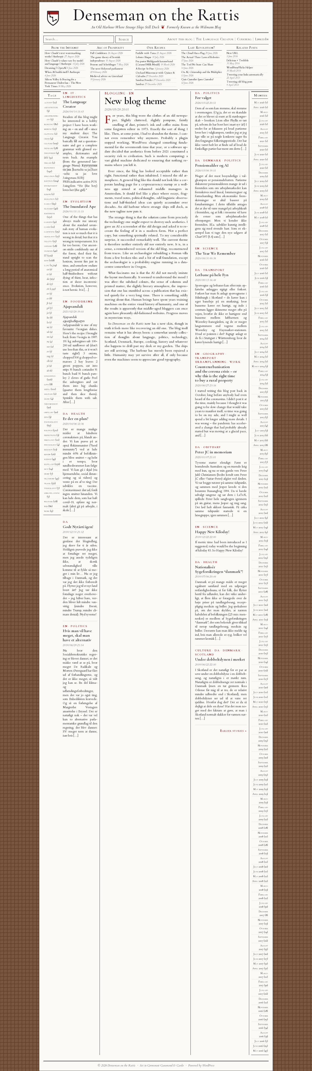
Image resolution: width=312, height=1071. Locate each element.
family (47, 203)
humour (48, 250)
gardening (49, 231)
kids (46, 260)
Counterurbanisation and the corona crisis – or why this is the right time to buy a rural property (216, 373)
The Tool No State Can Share (197, 64)
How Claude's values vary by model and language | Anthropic (64, 62)
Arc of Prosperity (110, 48)
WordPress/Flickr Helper (240, 67)
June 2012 (258, 522)
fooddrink (49, 213)
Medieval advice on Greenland (106, 76)
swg (48, 356)
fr (47, 303)
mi (48, 327)
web (46, 506)
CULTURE (203, 650)
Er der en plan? (75, 418)
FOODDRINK (82, 301)
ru (48, 341)
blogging (48, 124)
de (48, 284)
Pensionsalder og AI (212, 165)
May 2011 (258, 614)
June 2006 (258, 1045)
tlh (48, 361)
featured (48, 208)
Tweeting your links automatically (245, 74)
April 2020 (258, 159)
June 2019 (259, 185)
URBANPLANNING (211, 362)
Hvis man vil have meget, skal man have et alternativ (77, 635)
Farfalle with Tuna (146, 53)
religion (48, 449)
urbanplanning (52, 492)
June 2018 (259, 212)
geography (49, 236)
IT (72, 93)
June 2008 (258, 871)
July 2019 (259, 181)
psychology (50, 444)
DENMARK (212, 160)
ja (48, 312)
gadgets (48, 222)
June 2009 (258, 784)
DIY (46, 157)
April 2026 (258, 107)
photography (51, 421)
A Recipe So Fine (145, 68)
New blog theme (135, 101)
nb (48, 332)
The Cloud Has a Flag (193, 53)
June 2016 (259, 278)
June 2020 (259, 154)
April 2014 (258, 361)
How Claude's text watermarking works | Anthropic (63, 54)
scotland (49, 464)
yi (48, 365)
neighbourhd (51, 403)
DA (65, 414)
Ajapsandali (73, 306)
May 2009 (258, 789)
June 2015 (259, 313)
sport (46, 473)
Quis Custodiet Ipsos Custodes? (197, 79)
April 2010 (257, 706)
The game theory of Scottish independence (105, 59)
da (48, 278)
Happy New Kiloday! (212, 531)
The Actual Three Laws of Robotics (200, 57)
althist (48, 102)
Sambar (140, 84)
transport (49, 478)
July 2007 (258, 954)
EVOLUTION (81, 201)
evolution (49, 198)
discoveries (49, 153)
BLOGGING (115, 93)
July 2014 (259, 351)
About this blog (180, 39)
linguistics (49, 375)
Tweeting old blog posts (239, 81)
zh (48, 370)
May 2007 (258, 963)
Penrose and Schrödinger (103, 64)
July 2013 (259, 430)
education (49, 176)
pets (46, 417)
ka (48, 317)
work (46, 511)
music (47, 398)
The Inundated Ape (79, 206)
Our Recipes (156, 48)
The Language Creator (215, 39)
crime (47, 138)
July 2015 (259, 308)
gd (48, 308)
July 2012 (259, 517)
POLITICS (79, 626)
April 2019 (258, 190)
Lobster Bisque (143, 57)
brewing (48, 129)
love (46, 384)
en (48, 288)
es (48, 298)
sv (48, 351)
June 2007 (258, 958)
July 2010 (258, 692)
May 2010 (258, 701)
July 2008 (258, 866)
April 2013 (258, 445)
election (48, 180)
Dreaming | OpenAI (55, 68)
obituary (48, 412)
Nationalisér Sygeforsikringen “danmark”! (219, 569)
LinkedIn (262, 39)
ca (48, 269)
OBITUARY (212, 447)
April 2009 (257, 794)
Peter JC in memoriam (213, 451)
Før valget (203, 97)
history (48, 246)
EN (131, 93)
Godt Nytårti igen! (78, 526)
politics (48, 430)
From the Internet (65, 48)
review (47, 454)
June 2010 (258, 697)
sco (48, 346)
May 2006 (258, 1050)
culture (48, 143)
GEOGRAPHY (214, 354)
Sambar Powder (144, 80)
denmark (48, 148)
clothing (49, 133)
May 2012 (258, 527)
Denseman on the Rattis (156, 14)
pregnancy (49, 439)
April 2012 (258, 532)
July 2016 (259, 273)
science (47, 459)
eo (48, 293)
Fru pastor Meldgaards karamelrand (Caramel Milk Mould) (154, 63)
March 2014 (258, 366)
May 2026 (259, 102)
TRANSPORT (214, 270)
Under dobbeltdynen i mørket (220, 659)
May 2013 (259, 440)
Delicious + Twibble (238, 60)
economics (49, 167)
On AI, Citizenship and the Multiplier (201, 72)
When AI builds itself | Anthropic (62, 72)
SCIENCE (210, 248)
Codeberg (244, 39)
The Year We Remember (215, 253)
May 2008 (258, 876)
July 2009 (258, 779)
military (48, 393)
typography (50, 488)
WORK (235, 362)
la (48, 322)
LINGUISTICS (74, 97)
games (47, 226)
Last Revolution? (201, 48)
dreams (47, 162)
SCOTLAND (204, 654)
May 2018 (259, 217)
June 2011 (258, 610)
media (47, 389)
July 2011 (258, 604)
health (48, 241)
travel (47, 483)
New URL (232, 53)
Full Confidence (98, 53)
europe (47, 194)
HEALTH (78, 414)
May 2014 (259, 356)
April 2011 (257, 619)
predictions (50, 435)
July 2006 (259, 1041)
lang (46, 265)
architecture (51, 107)
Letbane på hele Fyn (211, 274)
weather (48, 501)
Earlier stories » (233, 731)
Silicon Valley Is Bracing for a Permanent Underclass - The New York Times (63, 83)
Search (124, 39)
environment (50, 185)
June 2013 (259, 435)
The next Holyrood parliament (106, 68)
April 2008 (257, 881)
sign (46, 468)
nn (48, 336)
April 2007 (257, 968)
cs (48, 274)
